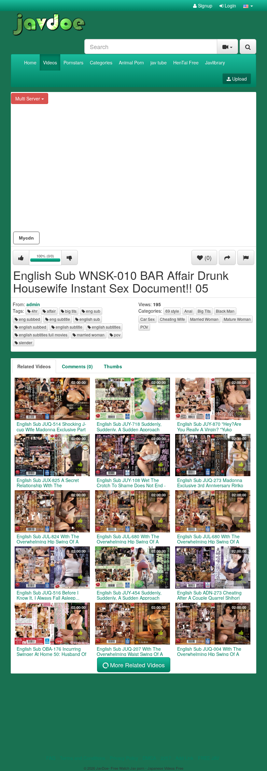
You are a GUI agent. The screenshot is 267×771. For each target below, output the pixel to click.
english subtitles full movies (42, 334)
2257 (166, 758)
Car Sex (147, 319)
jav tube (158, 62)
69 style (172, 311)
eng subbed (29, 319)
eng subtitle (59, 319)
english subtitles (105, 327)
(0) (207, 257)
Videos (50, 62)
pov (116, 334)
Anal (188, 311)
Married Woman (204, 319)
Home (30, 62)
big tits (70, 311)
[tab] (34, 366)
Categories (101, 62)
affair (51, 311)
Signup (204, 5)
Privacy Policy (124, 758)
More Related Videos (136, 664)
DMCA (149, 758)
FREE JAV (208, 758)
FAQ (50, 758)
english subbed (32, 327)
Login (229, 5)
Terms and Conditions (82, 758)
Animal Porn (131, 62)
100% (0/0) (49, 258)
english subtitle (68, 327)
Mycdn (26, 238)
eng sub (92, 311)
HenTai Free (186, 62)
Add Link (184, 758)
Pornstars (73, 62)
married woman (90, 334)
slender (25, 342)
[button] (248, 5)
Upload (239, 78)
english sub (89, 319)
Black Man (225, 311)
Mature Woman (237, 319)
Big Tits (204, 311)
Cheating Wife (172, 319)
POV (144, 327)
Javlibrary (215, 62)
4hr (34, 311)
